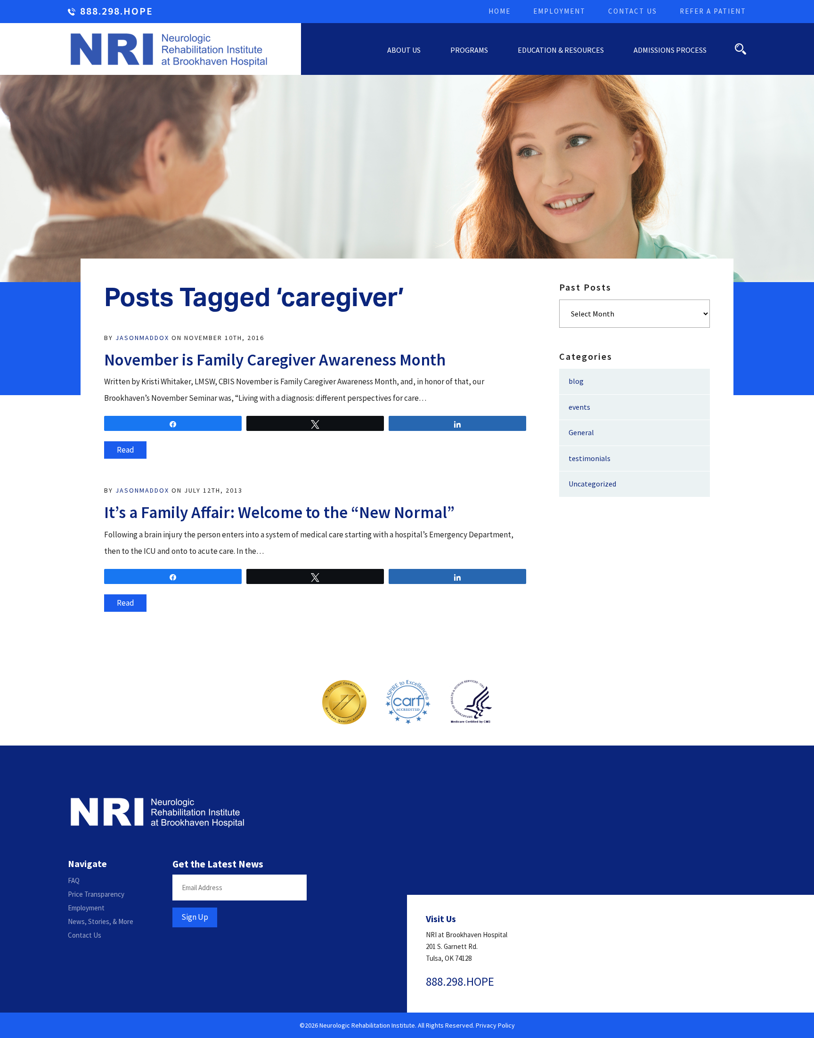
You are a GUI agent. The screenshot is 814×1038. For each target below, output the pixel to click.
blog (576, 381)
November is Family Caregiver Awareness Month (275, 359)
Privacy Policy (495, 1025)
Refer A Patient (713, 11)
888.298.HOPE (116, 11)
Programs (469, 50)
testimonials (589, 458)
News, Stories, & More (100, 921)
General (581, 432)
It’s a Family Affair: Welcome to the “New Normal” (279, 512)
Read (125, 450)
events (579, 407)
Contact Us (632, 11)
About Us (404, 50)
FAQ (74, 880)
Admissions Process (670, 50)
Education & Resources (561, 50)
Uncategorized (592, 483)
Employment (559, 11)
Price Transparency (96, 894)
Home (499, 11)
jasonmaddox (142, 337)
